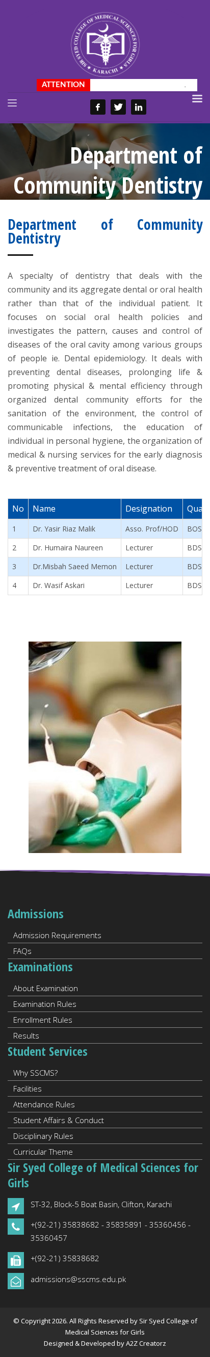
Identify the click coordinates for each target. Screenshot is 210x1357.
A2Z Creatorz (146, 1343)
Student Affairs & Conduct (58, 1120)
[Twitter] (118, 107)
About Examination (45, 988)
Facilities (27, 1088)
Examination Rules (44, 1004)
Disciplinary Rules (43, 1136)
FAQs (22, 951)
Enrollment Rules (42, 1020)
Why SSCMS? (35, 1073)
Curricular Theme (43, 1152)
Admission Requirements (57, 935)
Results (26, 1035)
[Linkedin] (138, 107)
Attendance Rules (44, 1104)
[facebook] (98, 107)
